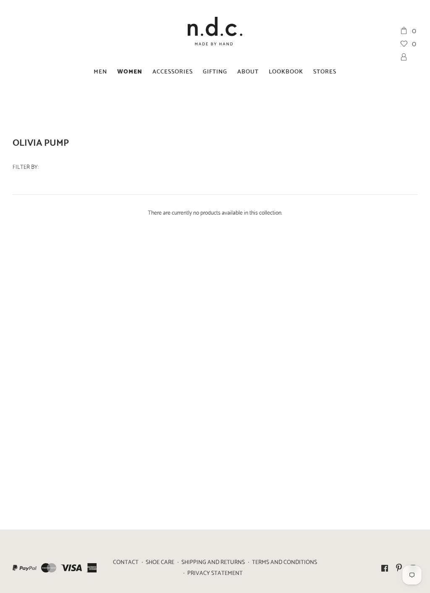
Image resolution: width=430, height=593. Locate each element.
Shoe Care (160, 561)
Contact (126, 561)
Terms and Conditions (284, 561)
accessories (172, 71)
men (100, 71)
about (248, 71)
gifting (215, 71)
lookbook (286, 71)
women (129, 71)
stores (324, 71)
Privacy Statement (215, 572)
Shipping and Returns (213, 561)
